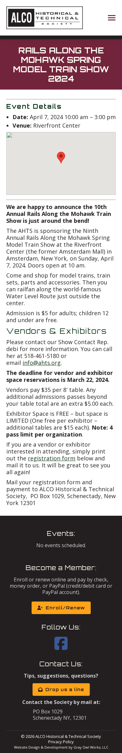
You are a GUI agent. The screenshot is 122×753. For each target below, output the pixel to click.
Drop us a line (64, 689)
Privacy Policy (61, 742)
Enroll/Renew (65, 607)
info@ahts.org (42, 362)
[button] (61, 157)
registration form (51, 458)
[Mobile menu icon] (112, 18)
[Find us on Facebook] (61, 647)
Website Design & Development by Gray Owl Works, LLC (61, 747)
